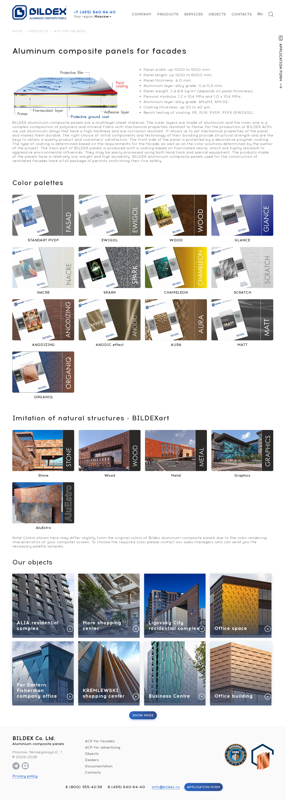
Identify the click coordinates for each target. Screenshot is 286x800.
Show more (143, 715)
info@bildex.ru (166, 787)
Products (167, 14)
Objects (217, 14)
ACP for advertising (102, 747)
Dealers (92, 760)
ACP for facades (100, 741)
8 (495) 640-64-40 (126, 787)
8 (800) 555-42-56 (83, 787)
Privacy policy (25, 776)
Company (141, 14)
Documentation (99, 766)
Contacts (241, 14)
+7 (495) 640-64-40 (95, 12)
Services (193, 14)
